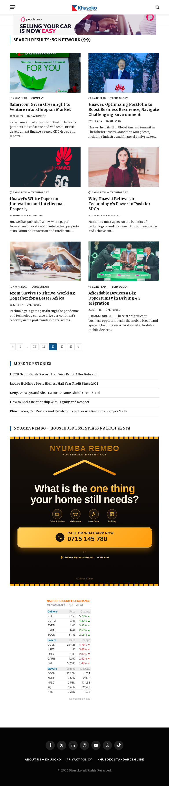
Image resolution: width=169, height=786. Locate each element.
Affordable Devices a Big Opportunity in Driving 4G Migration (114, 298)
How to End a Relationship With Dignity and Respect (49, 402)
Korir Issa (36, 215)
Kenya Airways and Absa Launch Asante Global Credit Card (55, 393)
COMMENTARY (40, 286)
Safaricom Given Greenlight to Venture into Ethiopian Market (40, 107)
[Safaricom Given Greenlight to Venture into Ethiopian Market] (45, 73)
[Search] (157, 7)
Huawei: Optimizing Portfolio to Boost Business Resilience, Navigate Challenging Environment (123, 109)
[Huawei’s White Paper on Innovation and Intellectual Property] (45, 167)
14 (43, 347)
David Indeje (38, 116)
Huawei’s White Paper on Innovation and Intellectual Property (37, 203)
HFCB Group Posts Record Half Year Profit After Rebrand (53, 374)
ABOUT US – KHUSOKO (43, 759)
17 (71, 347)
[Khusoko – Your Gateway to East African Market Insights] (84, 7)
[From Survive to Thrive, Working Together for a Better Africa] (45, 261)
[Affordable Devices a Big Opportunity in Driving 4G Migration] (123, 261)
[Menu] (12, 7)
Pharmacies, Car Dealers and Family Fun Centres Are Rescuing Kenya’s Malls (68, 411)
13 (34, 347)
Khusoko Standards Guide (120, 759)
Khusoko (115, 121)
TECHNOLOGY (119, 98)
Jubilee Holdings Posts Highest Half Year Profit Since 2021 (54, 384)
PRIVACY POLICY (79, 759)
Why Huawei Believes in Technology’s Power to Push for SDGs (119, 203)
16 (62, 347)
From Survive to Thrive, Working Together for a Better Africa (42, 296)
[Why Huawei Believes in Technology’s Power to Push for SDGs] (123, 167)
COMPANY (37, 98)
